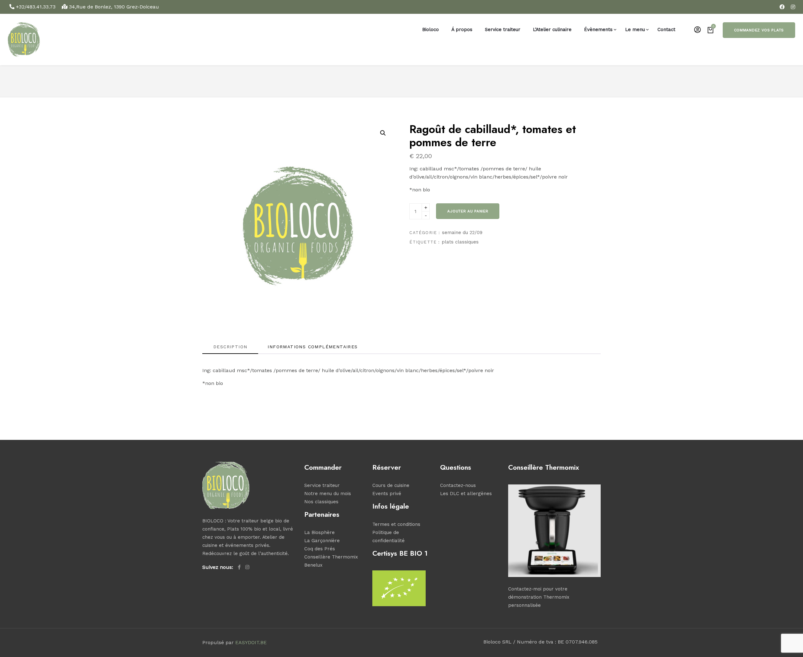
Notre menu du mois (327, 493)
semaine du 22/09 (462, 232)
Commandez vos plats (759, 30)
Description (230, 346)
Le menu (635, 29)
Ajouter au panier (467, 211)
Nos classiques (321, 502)
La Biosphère (319, 532)
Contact (666, 29)
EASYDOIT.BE (251, 642)
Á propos (461, 29)
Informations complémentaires (313, 346)
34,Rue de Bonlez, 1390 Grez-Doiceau (113, 7)
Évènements (598, 29)
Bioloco (430, 29)
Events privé (386, 493)
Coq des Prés (319, 549)
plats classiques (460, 242)
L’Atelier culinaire (552, 29)
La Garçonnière (322, 540)
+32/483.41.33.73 (35, 7)
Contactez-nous (458, 485)
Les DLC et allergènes (466, 493)
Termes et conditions (396, 524)
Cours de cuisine (390, 485)
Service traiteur (502, 29)
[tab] (230, 348)
